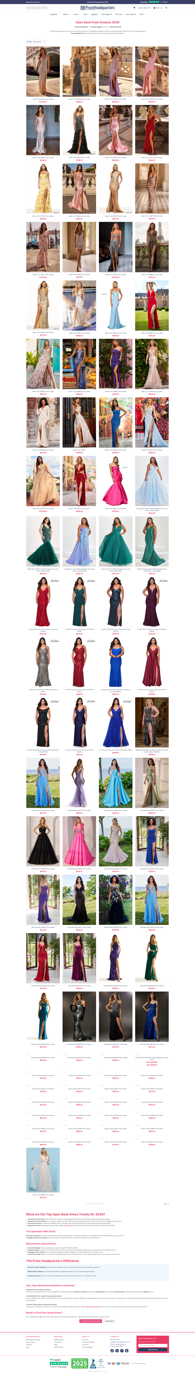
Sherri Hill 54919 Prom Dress (151, 391)
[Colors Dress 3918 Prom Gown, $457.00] (79, 1134)
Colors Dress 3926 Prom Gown (43, 1161)
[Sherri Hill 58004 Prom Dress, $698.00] (79, 71)
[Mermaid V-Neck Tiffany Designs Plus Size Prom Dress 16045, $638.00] (43, 541)
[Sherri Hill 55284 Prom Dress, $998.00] (115, 422)
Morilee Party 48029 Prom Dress (43, 1103)
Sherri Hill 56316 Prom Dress (43, 332)
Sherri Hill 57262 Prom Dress (79, 274)
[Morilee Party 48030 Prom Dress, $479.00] (152, 1017)
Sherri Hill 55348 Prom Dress (43, 509)
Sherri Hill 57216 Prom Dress (115, 275)
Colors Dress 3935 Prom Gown (43, 1273)
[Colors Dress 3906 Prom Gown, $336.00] (152, 1134)
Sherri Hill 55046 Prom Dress (43, 450)
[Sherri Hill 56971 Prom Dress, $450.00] (152, 305)
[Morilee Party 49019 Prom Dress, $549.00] (152, 958)
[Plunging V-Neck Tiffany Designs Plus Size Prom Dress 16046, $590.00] (152, 481)
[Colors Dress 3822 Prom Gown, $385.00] (79, 1227)
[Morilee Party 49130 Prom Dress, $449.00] (115, 841)
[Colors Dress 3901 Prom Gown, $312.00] (43, 1192)
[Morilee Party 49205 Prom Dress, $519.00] (43, 841)
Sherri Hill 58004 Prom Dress (79, 99)
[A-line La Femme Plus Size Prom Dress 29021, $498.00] (115, 722)
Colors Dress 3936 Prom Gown (152, 1259)
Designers (54, 14)
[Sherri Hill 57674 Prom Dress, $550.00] (115, 188)
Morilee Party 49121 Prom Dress (151, 869)
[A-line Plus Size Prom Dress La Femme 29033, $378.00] (152, 662)
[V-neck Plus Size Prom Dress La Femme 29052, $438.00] (152, 602)
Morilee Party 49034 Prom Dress (115, 986)
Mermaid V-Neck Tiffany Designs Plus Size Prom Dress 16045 (43, 570)
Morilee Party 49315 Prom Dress (115, 810)
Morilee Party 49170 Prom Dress (79, 927)
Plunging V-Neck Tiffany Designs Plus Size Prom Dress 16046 (151, 509)
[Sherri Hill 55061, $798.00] (79, 422)
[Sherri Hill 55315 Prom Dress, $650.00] (152, 422)
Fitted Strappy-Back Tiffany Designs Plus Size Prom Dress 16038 (152, 570)
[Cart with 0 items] (166, 8)
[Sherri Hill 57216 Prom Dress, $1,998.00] (115, 247)
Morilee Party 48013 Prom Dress (115, 1103)
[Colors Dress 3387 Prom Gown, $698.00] (79, 1267)
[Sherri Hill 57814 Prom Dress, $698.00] (115, 130)
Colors (75, 14)
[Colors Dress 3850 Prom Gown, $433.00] (43, 1227)
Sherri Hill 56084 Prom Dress (43, 391)
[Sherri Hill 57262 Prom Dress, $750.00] (79, 247)
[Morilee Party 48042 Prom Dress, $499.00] (115, 1017)
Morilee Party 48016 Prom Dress (79, 1103)
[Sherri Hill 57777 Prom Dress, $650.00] (152, 130)
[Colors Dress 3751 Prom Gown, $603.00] (43, 1241)
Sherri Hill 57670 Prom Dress (152, 216)
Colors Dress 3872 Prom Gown (79, 1219)
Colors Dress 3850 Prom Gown (43, 1233)
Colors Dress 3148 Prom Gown (116, 1273)
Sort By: (29, 41)
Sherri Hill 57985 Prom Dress (115, 99)
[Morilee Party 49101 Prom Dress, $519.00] (43, 900)
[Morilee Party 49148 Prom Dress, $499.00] (115, 900)
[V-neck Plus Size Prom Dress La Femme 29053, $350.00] (115, 602)
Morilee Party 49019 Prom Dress (152, 986)
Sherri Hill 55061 (79, 450)
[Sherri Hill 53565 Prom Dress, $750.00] (43, 1300)
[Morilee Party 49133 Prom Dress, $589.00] (152, 900)
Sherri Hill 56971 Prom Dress (151, 333)
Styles (65, 14)
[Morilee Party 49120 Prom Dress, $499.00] (43, 958)
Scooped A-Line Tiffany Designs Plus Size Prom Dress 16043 (79, 570)
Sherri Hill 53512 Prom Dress (151, 1273)
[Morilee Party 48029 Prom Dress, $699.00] (43, 1075)
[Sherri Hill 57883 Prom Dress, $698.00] (152, 71)
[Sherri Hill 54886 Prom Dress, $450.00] (115, 364)
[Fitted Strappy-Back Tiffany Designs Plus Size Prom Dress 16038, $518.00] (152, 541)
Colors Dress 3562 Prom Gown (79, 1259)
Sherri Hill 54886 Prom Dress (115, 391)
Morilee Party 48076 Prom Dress (79, 1044)
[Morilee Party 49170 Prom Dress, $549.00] (79, 900)
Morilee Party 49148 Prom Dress (115, 927)
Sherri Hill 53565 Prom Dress (43, 1326)
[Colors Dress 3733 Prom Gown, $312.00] (79, 1241)
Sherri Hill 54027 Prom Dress (115, 509)
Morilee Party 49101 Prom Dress (43, 927)
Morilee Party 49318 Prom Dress (43, 810)
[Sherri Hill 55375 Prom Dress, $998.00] (79, 481)
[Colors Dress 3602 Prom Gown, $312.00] (43, 1254)
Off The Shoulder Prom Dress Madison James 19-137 (151, 1098)
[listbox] (39, 41)
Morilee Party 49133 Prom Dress (152, 927)
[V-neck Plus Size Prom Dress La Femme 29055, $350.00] (79, 602)
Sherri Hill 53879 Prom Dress (115, 333)
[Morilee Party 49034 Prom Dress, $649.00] (115, 958)
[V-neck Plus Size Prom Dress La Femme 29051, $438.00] (43, 662)
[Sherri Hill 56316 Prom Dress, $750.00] (43, 305)
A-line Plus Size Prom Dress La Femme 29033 (152, 690)
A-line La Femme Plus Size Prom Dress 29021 (115, 750)
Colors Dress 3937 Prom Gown (116, 1259)
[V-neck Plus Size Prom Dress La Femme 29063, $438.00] (43, 602)
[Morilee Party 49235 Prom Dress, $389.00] (152, 783)
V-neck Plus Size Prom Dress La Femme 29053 (115, 630)
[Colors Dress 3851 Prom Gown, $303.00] (152, 1169)
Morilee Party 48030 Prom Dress (152, 1044)
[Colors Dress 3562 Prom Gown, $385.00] (79, 1254)
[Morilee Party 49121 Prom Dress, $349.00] (152, 841)
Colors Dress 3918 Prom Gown (79, 1161)
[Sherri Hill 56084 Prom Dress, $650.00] (43, 364)
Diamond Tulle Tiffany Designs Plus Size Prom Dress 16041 (115, 570)
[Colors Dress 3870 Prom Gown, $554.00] (115, 1169)
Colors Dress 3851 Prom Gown (152, 1174)
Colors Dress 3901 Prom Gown (43, 1219)
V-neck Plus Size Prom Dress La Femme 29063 (43, 630)
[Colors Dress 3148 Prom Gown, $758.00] (115, 1267)
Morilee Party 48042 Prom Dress (116, 1044)
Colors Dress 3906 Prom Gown (152, 1161)
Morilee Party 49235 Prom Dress (152, 810)
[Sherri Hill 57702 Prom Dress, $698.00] (43, 188)
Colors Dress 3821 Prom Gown (116, 1233)
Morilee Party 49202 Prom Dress (79, 869)
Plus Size (119, 14)
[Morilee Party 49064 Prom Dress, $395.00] (43, 1017)
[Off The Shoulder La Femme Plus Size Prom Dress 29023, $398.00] (43, 722)
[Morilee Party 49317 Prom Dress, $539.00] (79, 783)
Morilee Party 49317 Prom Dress (79, 810)
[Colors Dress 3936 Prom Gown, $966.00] (152, 1254)
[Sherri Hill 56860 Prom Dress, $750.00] (152, 247)
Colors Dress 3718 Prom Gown (116, 1246)
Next (165, 1334)
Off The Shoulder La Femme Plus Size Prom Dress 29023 (43, 751)
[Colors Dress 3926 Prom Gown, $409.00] (43, 1134)
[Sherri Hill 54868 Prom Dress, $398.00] (79, 364)
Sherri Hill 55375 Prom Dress (79, 509)
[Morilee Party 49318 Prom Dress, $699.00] (43, 783)
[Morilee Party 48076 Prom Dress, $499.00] (79, 1017)
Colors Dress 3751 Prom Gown (43, 1246)
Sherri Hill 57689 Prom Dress (79, 216)
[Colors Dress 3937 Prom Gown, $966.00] (115, 1254)
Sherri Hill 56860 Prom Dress (152, 275)
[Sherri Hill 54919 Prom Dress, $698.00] (152, 364)
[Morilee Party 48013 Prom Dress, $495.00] (115, 1075)
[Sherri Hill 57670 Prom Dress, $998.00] (152, 188)
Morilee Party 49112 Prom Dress (79, 986)
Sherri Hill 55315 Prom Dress (151, 450)
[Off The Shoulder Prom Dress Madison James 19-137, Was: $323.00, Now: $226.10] (152, 1072)
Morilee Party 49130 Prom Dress (115, 869)
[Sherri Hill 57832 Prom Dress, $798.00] (79, 130)
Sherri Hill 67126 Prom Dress (43, 99)
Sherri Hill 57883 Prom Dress (152, 99)
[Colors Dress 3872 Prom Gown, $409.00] (79, 1192)
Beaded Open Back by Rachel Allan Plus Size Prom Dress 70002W (152, 751)
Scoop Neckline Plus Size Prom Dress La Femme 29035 (115, 690)
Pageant (94, 14)
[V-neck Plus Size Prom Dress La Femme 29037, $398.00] (79, 662)
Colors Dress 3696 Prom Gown (152, 1246)
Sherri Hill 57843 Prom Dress (43, 158)
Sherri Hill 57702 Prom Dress (43, 216)
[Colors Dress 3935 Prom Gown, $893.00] (43, 1267)
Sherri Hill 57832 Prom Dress (79, 157)
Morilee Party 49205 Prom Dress (43, 869)
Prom (85, 14)
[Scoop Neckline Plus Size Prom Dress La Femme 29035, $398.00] (115, 662)
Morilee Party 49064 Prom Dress (43, 1044)
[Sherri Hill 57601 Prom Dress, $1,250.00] (43, 247)
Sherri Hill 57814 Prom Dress (115, 158)
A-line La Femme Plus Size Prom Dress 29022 (79, 751)
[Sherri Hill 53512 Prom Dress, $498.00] (152, 1267)
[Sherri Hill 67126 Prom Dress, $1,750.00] (43, 71)
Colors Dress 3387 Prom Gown (79, 1273)
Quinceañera (131, 14)
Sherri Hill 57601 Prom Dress (43, 275)
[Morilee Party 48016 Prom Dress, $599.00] (79, 1075)
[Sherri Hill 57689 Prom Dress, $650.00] (79, 188)
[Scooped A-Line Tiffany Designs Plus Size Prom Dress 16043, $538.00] (79, 541)
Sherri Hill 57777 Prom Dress (152, 158)
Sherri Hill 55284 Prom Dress (115, 450)
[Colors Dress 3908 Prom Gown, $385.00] (115, 1134)
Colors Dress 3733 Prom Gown (79, 1246)
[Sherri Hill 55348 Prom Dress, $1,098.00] (43, 481)
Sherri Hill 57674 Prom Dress (115, 216)
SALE (142, 14)
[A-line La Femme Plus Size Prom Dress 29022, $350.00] (79, 722)
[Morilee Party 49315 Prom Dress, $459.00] (115, 783)
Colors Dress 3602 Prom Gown (43, 1259)
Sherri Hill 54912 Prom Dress (79, 333)
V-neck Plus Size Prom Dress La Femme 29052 (151, 630)
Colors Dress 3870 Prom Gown (115, 1174)
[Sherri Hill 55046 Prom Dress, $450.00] (43, 422)
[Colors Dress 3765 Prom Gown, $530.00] (152, 1227)
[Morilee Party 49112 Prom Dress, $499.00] (79, 958)
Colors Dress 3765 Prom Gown (152, 1233)
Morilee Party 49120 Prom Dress (43, 986)
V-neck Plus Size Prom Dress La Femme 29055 (79, 630)
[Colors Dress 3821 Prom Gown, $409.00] (115, 1227)
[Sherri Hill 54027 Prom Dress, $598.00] (115, 481)
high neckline (68, 1356)
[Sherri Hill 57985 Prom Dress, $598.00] (115, 71)
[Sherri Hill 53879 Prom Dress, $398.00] (115, 305)
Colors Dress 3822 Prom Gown (79, 1233)
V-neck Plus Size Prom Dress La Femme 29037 (79, 690)
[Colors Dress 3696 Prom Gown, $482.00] (152, 1241)
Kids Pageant (106, 14)
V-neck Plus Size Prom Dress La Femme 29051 (43, 690)
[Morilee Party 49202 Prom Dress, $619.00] (79, 841)
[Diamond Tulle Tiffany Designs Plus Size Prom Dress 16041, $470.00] (115, 541)
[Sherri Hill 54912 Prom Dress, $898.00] (79, 305)
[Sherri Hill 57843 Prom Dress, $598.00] (43, 130)
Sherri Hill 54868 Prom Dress (79, 391)
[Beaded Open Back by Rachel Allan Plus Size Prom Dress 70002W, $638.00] (152, 722)
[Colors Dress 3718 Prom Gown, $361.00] (115, 1241)
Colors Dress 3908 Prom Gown (115, 1161)
